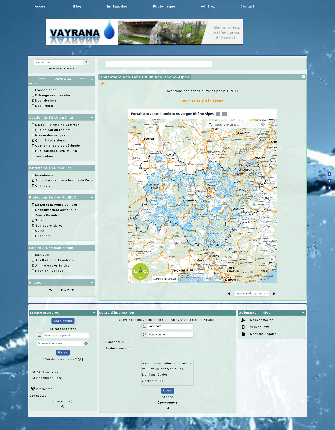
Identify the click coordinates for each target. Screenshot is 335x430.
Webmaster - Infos (272, 312)
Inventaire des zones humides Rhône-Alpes (145, 77)
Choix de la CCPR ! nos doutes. (183, 64)
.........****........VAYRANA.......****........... (61, 81)
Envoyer (63, 352)
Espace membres (62, 312)
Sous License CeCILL (70, 423)
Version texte (259, 327)
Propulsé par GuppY (45, 420)
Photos (61, 282)
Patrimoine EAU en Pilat (61, 168)
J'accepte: (151, 380)
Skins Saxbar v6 (42, 423)
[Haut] (329, 174)
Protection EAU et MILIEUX (61, 197)
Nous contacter (261, 320)
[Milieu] (329, 181)
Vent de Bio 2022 (61, 290)
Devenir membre (63, 320)
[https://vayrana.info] (144, 32)
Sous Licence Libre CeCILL (99, 420)
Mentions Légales (263, 333)
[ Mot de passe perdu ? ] (63, 359)
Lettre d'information (167, 312)
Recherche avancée (61, 68)
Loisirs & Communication (61, 248)
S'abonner (113, 342)
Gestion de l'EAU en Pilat (61, 117)
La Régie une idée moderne (130, 64)
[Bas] (329, 188)
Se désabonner (116, 348)
